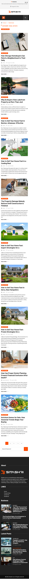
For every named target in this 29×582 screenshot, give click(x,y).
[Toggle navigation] (3, 17)
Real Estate (11, 22)
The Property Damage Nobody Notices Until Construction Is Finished (13, 203)
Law (14, 557)
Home (4, 22)
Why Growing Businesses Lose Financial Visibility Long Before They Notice (20, 526)
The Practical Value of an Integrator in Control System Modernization (14, 517)
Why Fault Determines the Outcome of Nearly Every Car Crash (19, 551)
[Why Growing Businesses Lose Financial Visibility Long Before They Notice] (6, 526)
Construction (5, 29)
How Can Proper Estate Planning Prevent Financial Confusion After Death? (14, 375)
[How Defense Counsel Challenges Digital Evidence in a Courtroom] (6, 561)
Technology (16, 538)
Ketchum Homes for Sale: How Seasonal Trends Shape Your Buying (13, 419)
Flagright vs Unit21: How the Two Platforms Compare (20, 541)
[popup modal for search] (25, 17)
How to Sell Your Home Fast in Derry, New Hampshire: (12, 288)
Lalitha (3, 62)
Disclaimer (6, 496)
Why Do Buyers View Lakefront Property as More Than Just (13, 101)
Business (15, 505)
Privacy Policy (7, 493)
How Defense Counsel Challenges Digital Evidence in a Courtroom (20, 561)
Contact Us (6, 494)
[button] (25, 2)
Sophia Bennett (5, 380)
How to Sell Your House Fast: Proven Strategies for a (12, 330)
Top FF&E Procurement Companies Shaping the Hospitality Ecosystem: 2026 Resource (20, 509)
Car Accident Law (17, 548)
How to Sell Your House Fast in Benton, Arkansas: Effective (13, 122)
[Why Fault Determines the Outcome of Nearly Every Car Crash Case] (6, 551)
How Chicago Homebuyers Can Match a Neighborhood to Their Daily (13, 58)
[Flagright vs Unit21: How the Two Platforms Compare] (6, 542)
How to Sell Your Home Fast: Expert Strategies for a (12, 246)
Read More (3, 74)
